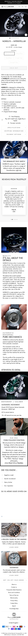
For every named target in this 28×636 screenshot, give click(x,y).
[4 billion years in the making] (14, 530)
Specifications (14, 127)
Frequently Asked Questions (14, 590)
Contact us (14, 587)
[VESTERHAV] (14, 558)
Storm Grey (19, 54)
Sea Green (9, 58)
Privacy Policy (14, 600)
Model (14, 50)
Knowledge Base (14, 608)
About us (14, 584)
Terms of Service (14, 595)
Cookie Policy (14, 603)
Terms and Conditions (14, 592)
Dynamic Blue (14, 62)
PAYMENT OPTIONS (14, 134)
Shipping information (13, 131)
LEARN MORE (14, 547)
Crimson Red (18, 58)
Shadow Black (9, 54)
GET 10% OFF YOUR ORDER (13, 580)
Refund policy (14, 598)
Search (14, 606)
